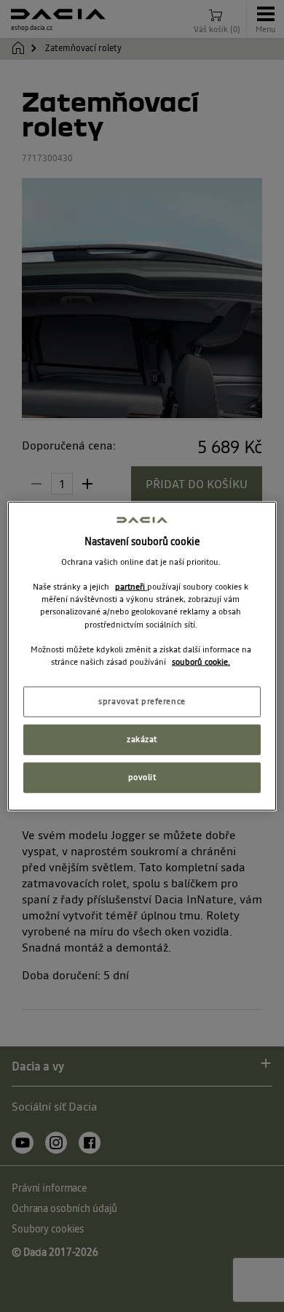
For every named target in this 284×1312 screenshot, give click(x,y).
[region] (142, 656)
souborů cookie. (201, 661)
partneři (131, 587)
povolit (142, 776)
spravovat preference (141, 701)
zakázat (142, 738)
